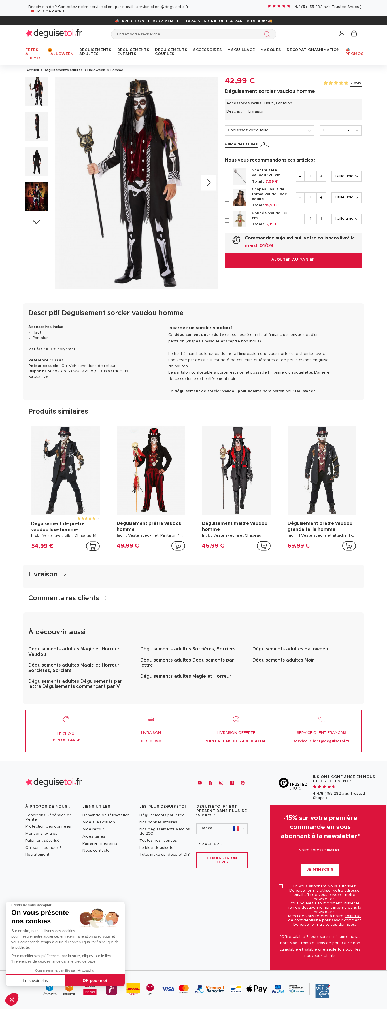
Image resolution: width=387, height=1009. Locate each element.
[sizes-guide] (265, 144)
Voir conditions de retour (92, 366)
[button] (12, 999)
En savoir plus (35, 980)
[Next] (208, 183)
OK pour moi (95, 980)
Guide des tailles (241, 144)
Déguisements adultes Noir (283, 660)
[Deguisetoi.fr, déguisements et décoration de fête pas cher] (53, 34)
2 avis (355, 83)
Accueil (32, 70)
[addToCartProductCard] (93, 546)
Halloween (96, 70)
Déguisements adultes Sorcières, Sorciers (187, 649)
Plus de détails (51, 11)
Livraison (256, 111)
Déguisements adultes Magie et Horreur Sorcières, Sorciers (74, 668)
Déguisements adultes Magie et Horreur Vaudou (74, 651)
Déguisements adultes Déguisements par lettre (187, 662)
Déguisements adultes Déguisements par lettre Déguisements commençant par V (75, 684)
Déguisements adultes (63, 70)
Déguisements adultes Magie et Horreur (185, 676)
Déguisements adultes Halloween (290, 649)
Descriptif (235, 111)
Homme (116, 70)
